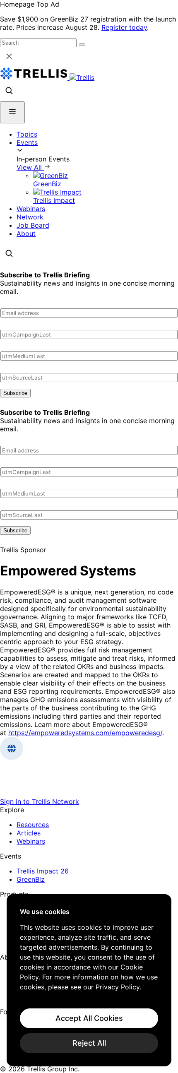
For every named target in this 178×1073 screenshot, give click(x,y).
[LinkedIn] (5, 1022)
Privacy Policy (118, 987)
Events (27, 142)
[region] (89, 980)
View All (30, 167)
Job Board (33, 225)
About (26, 233)
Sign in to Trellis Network (39, 801)
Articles (29, 833)
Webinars (31, 208)
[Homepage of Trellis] (89, 793)
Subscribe (15, 393)
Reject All (89, 1043)
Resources (33, 824)
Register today (124, 27)
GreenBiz (31, 879)
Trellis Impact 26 (43, 871)
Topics (27, 134)
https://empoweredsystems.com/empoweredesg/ (85, 733)
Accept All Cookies (89, 1018)
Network (30, 217)
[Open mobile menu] (12, 112)
